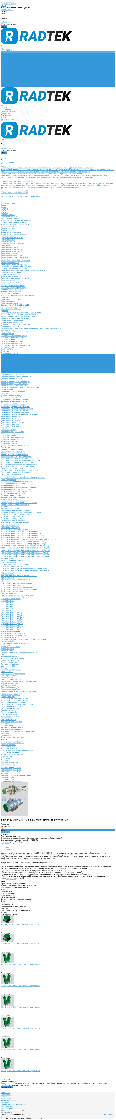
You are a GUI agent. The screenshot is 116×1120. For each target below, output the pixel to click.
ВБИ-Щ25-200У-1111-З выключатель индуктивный (20, 1071)
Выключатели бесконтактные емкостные (17, 183)
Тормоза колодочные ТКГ (11, 768)
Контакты (5, 86)
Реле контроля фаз (8, 1100)
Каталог (4, 71)
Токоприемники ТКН (9, 766)
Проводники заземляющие (12, 449)
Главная (4, 73)
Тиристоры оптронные (10, 263)
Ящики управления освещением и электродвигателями (23, 478)
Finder (3, 205)
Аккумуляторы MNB (9, 418)
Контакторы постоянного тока (13, 633)
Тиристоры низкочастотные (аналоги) (16, 261)
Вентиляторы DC (7, 779)
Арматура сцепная (8, 435)
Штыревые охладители (10, 274)
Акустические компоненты (32, 177)
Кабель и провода (40, 170)
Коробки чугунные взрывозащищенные (17, 462)
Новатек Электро (8, 215)
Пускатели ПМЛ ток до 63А (11, 620)
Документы (5, 79)
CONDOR (4, 213)
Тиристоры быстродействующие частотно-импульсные (23, 270)
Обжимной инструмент (10, 687)
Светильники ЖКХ (8, 666)
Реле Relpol (5, 1097)
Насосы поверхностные (10, 695)
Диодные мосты (7, 230)
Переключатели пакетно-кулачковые (16, 345)
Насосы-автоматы (8, 697)
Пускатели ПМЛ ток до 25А (11, 616)
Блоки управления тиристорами (14, 268)
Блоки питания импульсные (12, 516)
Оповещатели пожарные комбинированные (19, 503)
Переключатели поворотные (12, 347)
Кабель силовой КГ (8, 685)
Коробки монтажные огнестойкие (14, 455)
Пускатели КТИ (7, 608)
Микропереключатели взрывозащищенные (18, 487)
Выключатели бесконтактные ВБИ (14, 193)
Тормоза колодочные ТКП (11, 770)
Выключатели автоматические (13, 357)
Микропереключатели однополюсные (16, 489)
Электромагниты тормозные (12, 591)
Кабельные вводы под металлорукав (15, 382)
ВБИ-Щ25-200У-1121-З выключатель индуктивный (20, 1028)
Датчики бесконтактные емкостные (15, 318)
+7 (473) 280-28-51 (7, 50)
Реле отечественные (9, 217)
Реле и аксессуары (92, 170)
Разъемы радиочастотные (11, 303)
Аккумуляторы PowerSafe (11, 420)
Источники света (7, 558)
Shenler (4, 207)
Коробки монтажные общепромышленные (18, 466)
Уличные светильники (10, 656)
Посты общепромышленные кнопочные (17, 483)
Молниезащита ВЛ (8, 434)
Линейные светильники (10, 660)
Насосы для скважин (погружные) (14, 699)
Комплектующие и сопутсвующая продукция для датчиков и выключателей (31, 328)
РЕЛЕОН (4, 209)
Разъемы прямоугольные (11, 309)
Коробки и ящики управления (13, 453)
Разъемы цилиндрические (11, 299)
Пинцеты (4, 760)
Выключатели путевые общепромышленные (61, 187)
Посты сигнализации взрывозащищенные (17, 595)
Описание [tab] (9, 847)
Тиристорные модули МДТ (11, 249)
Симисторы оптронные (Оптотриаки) (16, 266)
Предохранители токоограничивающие (17, 750)
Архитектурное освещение (11, 662)
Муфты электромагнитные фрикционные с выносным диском (25, 570)
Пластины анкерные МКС (11, 397)
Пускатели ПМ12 (7, 601)
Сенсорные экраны (8, 745)
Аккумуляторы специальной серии (15, 412)
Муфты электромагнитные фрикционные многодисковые (24, 568)
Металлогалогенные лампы (12, 560)
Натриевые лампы (8, 562)
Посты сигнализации (18, 172)
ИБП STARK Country (8, 430)
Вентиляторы (78, 168)
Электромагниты (12, 170)
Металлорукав (7, 645)
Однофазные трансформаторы (13, 284)
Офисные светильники (10, 664)
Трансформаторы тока (10, 282)
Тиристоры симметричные (11, 255)
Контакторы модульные (10, 631)
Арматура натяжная (9, 441)
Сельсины (5, 581)
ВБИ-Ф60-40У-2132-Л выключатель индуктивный (20, 943)
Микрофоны (6, 735)
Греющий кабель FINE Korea (12, 679)
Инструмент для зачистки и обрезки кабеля (18, 681)
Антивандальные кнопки (11, 353)
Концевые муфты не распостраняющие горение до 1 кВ (23, 541)
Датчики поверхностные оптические (15, 324)
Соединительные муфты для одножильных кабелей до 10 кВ (25, 555)
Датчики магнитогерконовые (12, 320)
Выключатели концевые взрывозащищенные (19, 366)
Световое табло (7, 672)
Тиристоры (18, 168)
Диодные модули (8, 228)
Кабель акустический (9, 683)
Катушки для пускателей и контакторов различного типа (23, 639)
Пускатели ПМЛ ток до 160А (12, 626)
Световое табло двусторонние (13, 674)
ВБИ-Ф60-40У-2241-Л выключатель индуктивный (20, 924)
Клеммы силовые (8, 725)
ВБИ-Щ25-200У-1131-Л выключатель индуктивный (20, 1007)
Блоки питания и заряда (10, 528)
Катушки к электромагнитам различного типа (19, 576)
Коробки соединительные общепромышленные (20, 460)
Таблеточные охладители (11, 276)
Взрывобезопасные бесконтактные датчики (18, 316)
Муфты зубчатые (7, 578)
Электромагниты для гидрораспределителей (19, 589)
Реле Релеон (6, 1095)
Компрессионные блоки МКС (12, 395)
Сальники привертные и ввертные (14, 401)
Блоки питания (70, 174)
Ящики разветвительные (11, 474)
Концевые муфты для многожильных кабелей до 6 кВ (22, 533)
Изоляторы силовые (9, 748)
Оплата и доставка (8, 4)
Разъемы (16, 174)
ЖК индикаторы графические (12, 741)
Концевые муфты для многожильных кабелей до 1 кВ (22, 531)
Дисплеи (68, 177)
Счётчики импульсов (9, 330)
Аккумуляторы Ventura (10, 424)
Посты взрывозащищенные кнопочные (16, 482)
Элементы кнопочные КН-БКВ (13, 493)
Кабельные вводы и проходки (32, 174)
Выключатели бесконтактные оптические (85, 183)
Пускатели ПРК (7, 610)
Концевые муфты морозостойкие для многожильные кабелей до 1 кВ (29, 539)
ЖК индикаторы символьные (12, 743)
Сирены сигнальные (9, 499)
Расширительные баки (10, 712)
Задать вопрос (7, 1087)
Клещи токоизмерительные (12, 754)
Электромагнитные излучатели (13, 737)
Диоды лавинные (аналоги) (12, 238)
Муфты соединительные (10, 647)
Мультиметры (6, 756)
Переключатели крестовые (12, 341)
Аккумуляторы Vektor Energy (12, 422)
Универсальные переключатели (14, 336)
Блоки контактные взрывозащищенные (17, 491)
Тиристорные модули (9, 247)
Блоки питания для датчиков (12, 518)
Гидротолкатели (7, 574)
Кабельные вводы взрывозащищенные (16, 376)
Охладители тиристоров (11, 272)
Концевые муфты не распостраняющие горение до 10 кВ (23, 543)
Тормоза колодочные (53, 172)
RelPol (3, 211)
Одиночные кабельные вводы (13, 391)
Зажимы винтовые (8, 720)
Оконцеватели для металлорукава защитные (19, 652)
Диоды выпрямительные (11, 232)
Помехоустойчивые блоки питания (15, 514)
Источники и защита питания (59, 170)
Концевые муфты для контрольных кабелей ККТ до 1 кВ (23, 545)
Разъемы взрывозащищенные (13, 307)
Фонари (4, 668)
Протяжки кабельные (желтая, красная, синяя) (19, 691)
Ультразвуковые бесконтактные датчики (17, 332)
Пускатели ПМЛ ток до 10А (11, 612)
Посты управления (78, 170)
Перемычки (5, 447)
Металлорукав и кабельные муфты (60, 175)
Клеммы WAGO (7, 724)
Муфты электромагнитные (82, 177)
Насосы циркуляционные (11, 706)
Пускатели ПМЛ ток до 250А (12, 628)
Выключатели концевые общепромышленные (44, 185)
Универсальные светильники (12, 658)
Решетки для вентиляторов (12, 781)
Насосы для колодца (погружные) (14, 700)
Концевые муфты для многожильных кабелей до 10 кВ (23, 535)
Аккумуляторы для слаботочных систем (17, 409)
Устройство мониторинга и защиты (15, 224)
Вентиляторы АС (7, 777)
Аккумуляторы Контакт (10, 426)
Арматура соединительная (11, 439)
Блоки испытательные (10, 524)
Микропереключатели (36, 172)
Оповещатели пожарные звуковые (15, 501)
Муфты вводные (7, 649)
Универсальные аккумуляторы (13, 405)
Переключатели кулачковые (12, 338)
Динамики (5, 733)
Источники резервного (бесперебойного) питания (21, 512)
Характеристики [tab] (11, 849)
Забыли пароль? (7, 22)
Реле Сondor (6, 1098)
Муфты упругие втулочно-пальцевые (15, 580)
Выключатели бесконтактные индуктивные (51, 183)
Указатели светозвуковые (11, 670)
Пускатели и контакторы (54, 174)
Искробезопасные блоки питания (14, 520)
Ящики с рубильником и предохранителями (18, 476)
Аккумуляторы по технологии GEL (14, 411)
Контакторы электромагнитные (13, 635)
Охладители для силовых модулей (15, 278)
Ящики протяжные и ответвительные (16, 472)
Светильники (39, 168)
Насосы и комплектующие (84, 175)
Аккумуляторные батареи (11, 403)
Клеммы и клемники (38, 175)
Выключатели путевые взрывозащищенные (80, 185)
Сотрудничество (7, 85)
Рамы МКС (5, 393)
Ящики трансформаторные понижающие (17, 295)
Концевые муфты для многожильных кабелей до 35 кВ (23, 537)
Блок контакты (7, 718)
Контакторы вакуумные (10, 637)
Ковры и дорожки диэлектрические (15, 445)
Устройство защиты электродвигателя (16, 220)
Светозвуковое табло (9, 676)
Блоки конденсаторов (10, 526)
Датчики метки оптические (12, 322)
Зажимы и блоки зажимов (11, 722)
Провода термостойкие (10, 689)
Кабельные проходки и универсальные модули (20, 387)
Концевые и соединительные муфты (58, 168)
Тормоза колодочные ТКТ (11, 772)
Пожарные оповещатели (72, 172)
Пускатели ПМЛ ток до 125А (12, 624)
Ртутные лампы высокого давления (15, 564)
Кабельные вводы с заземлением (14, 384)
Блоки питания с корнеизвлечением (15, 522)
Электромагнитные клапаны (12, 585)
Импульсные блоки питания (12, 508)
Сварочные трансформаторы (12, 290)
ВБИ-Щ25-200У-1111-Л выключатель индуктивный (20, 1049)
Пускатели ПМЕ (7, 603)
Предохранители (14, 177)
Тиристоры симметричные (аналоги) (15, 257)
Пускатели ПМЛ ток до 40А (11, 618)
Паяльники (5, 758)
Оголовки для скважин (10, 708)
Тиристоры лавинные (9, 253)
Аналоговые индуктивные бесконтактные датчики (21, 313)
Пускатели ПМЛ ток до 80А (11, 622)
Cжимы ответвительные (10, 716)
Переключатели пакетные (11, 343)
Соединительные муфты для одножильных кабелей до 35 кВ (25, 556)
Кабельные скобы (8, 651)
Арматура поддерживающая (12, 437)
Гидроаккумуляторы (9, 710)
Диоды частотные (8, 242)
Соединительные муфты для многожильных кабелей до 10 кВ (25, 549)
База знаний (6, 81)
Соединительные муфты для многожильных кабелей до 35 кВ (25, 551)
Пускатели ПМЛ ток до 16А (11, 614)
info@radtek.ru (7, 10)
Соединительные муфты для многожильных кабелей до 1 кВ (25, 547)
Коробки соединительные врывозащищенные (19, 459)
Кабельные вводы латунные (12, 378)
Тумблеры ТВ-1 (7, 349)
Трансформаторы (26, 170)
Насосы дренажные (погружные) (14, 702)
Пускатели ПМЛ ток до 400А (12, 629)
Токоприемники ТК (8, 764)
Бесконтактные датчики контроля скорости (18, 314)
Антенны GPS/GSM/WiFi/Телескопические (17, 731)
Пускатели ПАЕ (7, 606)
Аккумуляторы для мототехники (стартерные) (19, 414)
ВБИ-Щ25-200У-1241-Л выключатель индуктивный (20, 986)
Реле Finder (5, 1093)
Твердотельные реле (9, 218)
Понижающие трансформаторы (13, 288)
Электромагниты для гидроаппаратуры (17, 587)
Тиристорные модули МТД (11, 251)
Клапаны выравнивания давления (14, 399)
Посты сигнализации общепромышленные (18, 597)
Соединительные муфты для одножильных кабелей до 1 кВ (24, 553)
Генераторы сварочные (10, 293)
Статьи (3, 6)
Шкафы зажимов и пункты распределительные (20, 470)
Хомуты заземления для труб (12, 451)
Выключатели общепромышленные (28, 187)
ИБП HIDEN (5, 428)
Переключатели (23, 175)
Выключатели (28, 168)
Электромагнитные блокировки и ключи (17, 583)
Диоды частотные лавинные (12, 243)
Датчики (13, 175)
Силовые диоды (7, 168)
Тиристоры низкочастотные (12, 259)
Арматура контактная (9, 443)
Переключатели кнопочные (12, 339)
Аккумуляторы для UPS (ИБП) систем (15, 407)
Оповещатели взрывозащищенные (15, 497)
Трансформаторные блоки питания (15, 510)
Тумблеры (5, 351)
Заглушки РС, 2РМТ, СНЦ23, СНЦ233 (15, 305)
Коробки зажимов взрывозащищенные (16, 457)
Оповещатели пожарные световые (15, 505)
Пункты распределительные (12, 468)
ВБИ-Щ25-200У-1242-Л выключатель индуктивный (20, 964)
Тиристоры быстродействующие (14, 265)
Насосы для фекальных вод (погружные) (17, 704)
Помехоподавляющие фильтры (13, 222)
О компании (6, 2)
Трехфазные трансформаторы (13, 286)
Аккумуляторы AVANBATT (11, 416)
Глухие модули (7, 389)
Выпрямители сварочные (11, 291)
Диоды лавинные (8, 236)
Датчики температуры (10, 326)
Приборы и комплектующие (54, 177)
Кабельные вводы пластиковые (13, 386)
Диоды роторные (8, 240)
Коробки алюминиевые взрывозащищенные (19, 464)
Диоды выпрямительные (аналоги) (15, 234)
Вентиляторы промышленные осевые (16, 775)
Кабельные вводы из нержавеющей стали (17, 380)
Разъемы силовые (8, 301)
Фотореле (5, 1102)
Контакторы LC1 (7, 641)
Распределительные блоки (12, 727)
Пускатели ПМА (7, 604)
